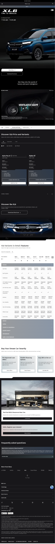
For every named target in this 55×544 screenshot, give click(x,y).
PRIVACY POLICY (11, 541)
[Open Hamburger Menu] (2, 127)
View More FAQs (5, 456)
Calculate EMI (45, 370)
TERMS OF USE (4, 541)
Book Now (11, 70)
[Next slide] (52, 194)
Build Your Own (14, 183)
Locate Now (27, 418)
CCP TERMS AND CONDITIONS (21, 541)
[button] (14, 156)
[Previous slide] (47, 194)
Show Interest (27, 433)
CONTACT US (35, 541)
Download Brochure (12, 74)
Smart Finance (27, 370)
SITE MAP (29, 541)
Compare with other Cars (14, 179)
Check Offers (9, 370)
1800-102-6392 (4, 508)
